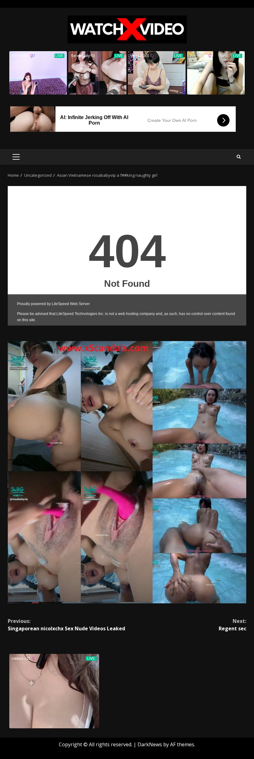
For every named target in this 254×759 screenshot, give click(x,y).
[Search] (239, 157)
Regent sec (232, 625)
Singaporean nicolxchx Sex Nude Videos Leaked (66, 625)
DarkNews (150, 744)
